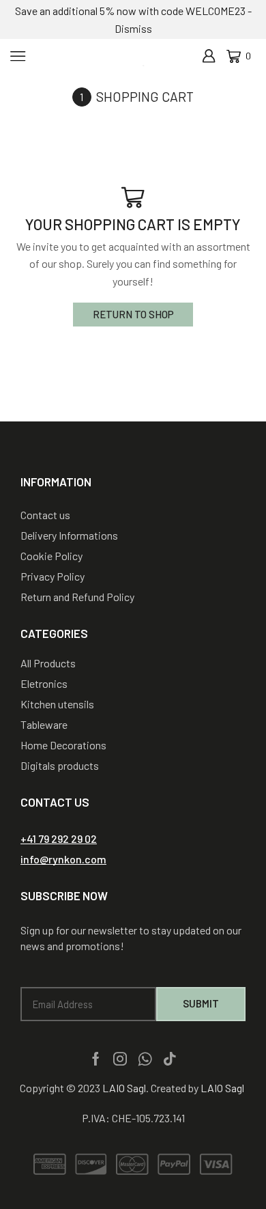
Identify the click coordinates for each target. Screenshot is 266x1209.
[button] (58, 839)
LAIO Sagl (124, 1087)
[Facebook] (95, 1059)
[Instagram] (120, 1059)
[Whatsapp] (145, 1059)
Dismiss (133, 28)
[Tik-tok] (170, 1059)
